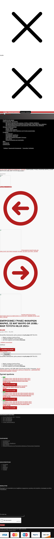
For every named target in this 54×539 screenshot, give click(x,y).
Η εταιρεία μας (6, 440)
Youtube (5, 469)
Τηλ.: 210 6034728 (7, 419)
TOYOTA (23, 169)
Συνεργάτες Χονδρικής (25, 112)
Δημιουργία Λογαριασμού (13, 112)
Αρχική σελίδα (3, 169)
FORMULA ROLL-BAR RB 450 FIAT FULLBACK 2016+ (16, 404)
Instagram (5, 467)
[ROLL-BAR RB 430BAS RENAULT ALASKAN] (22, 386)
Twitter (4, 465)
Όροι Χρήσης (6, 444)
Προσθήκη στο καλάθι (6, 187)
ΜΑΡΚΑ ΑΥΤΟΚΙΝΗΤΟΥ (14, 169)
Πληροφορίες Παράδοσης (9, 443)
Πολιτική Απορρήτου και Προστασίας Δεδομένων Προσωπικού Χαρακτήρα (21, 446)
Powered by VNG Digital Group (8, 530)
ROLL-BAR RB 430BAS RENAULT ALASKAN (14, 387)
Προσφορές (6, 442)
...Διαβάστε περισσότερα (6, 342)
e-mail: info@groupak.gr (9, 422)
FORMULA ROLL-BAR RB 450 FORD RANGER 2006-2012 (17, 395)
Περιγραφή (7, 354)
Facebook (5, 464)
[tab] (22, 354)
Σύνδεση (5, 112)
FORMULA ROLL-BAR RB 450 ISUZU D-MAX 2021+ (15, 381)
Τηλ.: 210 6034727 (7, 418)
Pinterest (5, 468)
